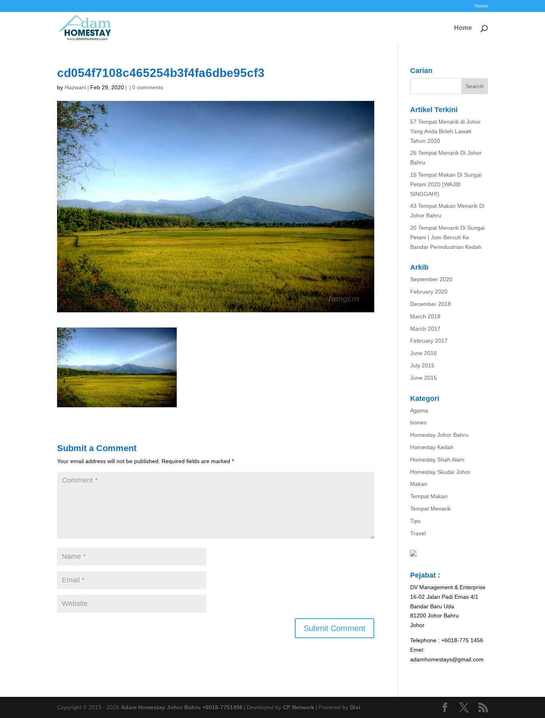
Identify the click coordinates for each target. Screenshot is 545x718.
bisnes (418, 422)
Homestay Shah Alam (437, 459)
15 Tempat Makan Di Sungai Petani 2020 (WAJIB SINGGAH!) (446, 184)
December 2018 (430, 304)
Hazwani (75, 87)
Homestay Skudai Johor (440, 472)
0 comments (147, 87)
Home (481, 6)
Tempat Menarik (430, 508)
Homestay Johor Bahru (439, 435)
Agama (419, 410)
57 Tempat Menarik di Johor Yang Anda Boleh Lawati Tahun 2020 (445, 131)
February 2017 (429, 340)
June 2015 (423, 378)
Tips (415, 521)
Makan (418, 484)
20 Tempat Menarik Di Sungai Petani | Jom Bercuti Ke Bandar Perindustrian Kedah (447, 237)
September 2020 (431, 279)
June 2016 (423, 353)
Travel (418, 533)
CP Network (298, 707)
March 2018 (425, 316)
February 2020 (429, 291)
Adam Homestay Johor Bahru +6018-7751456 (182, 707)
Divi (355, 707)
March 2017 (425, 328)
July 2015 (422, 365)
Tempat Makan (429, 496)
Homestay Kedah (432, 447)
